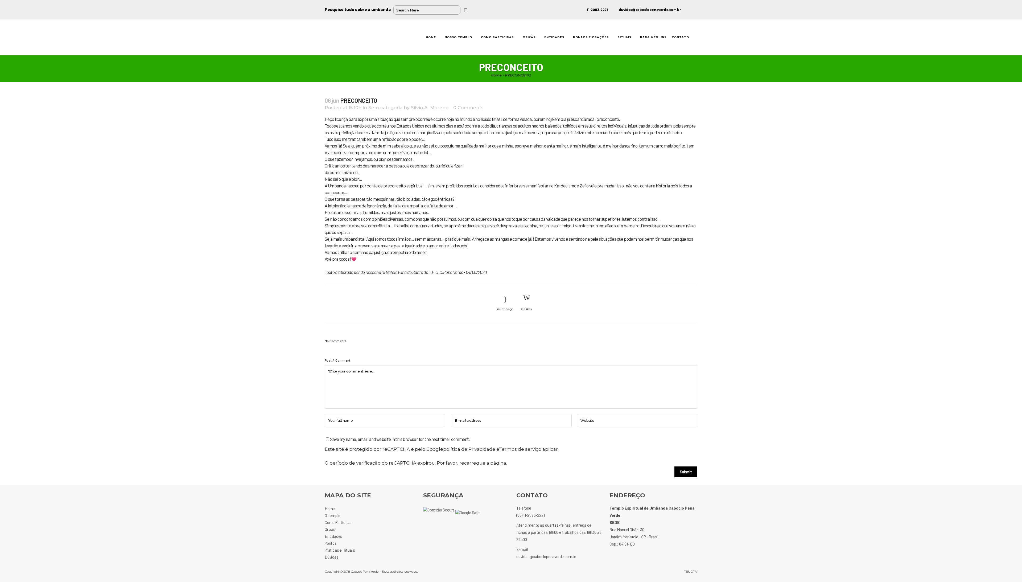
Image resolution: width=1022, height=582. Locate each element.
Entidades (333, 536)
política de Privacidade (469, 449)
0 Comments (468, 107)
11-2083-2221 (597, 10)
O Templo (332, 515)
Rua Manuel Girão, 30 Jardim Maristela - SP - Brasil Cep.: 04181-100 (633, 536)
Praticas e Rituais (340, 550)
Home (496, 75)
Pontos (331, 543)
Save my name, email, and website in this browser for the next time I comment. (400, 439)
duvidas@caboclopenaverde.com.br (650, 10)
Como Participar (338, 522)
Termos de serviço (520, 449)
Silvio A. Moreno (429, 107)
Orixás (330, 529)
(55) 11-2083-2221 (530, 515)
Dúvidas (332, 557)
